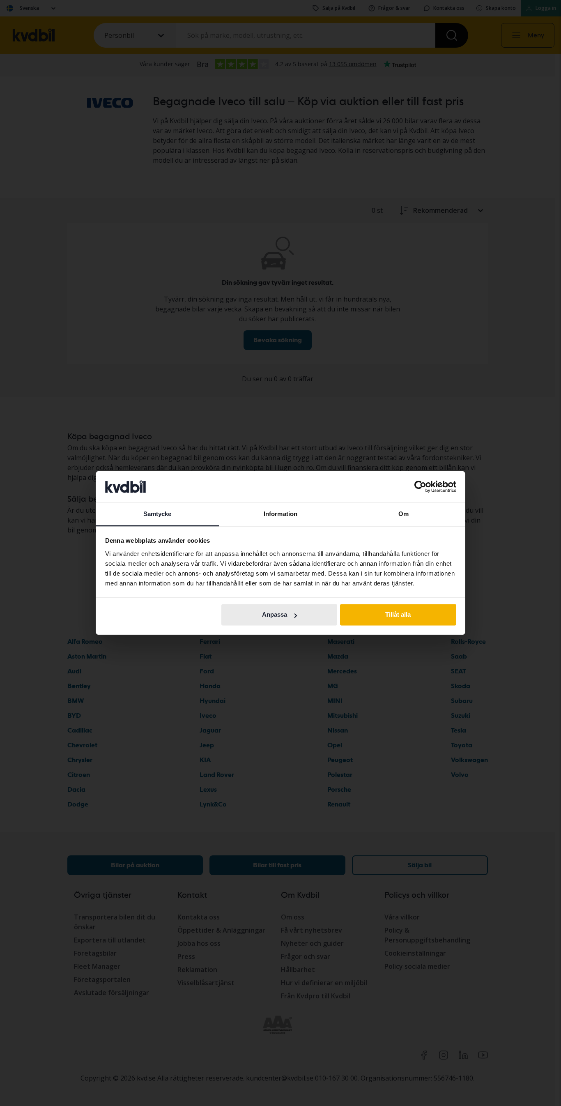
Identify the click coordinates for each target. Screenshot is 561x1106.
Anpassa (274, 614)
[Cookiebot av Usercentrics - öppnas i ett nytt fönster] (420, 487)
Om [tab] (403, 513)
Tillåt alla (398, 614)
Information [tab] (280, 513)
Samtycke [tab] (157, 513)
